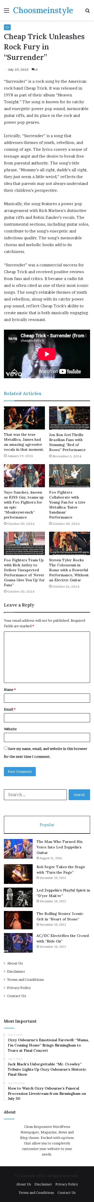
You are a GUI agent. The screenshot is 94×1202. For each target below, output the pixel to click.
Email (9, 709)
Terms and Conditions (25, 979)
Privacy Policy (19, 988)
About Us (15, 963)
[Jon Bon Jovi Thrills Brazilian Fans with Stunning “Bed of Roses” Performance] (69, 418)
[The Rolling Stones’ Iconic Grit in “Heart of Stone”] (18, 920)
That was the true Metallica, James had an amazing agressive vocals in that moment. (24, 442)
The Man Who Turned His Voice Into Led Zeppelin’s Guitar (60, 847)
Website (10, 729)
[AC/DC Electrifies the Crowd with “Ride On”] (18, 943)
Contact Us (16, 996)
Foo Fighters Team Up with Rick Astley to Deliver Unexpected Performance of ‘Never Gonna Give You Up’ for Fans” (24, 572)
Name (10, 689)
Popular (47, 824)
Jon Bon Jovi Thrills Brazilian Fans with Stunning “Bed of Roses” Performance (67, 442)
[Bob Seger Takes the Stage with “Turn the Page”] (18, 874)
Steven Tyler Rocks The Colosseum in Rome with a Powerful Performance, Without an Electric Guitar (69, 570)
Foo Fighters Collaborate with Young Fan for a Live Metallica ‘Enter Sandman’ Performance (67, 505)
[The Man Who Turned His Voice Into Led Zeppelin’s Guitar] (18, 849)
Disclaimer (16, 971)
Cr (7, 27)
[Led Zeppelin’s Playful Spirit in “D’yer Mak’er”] (18, 897)
